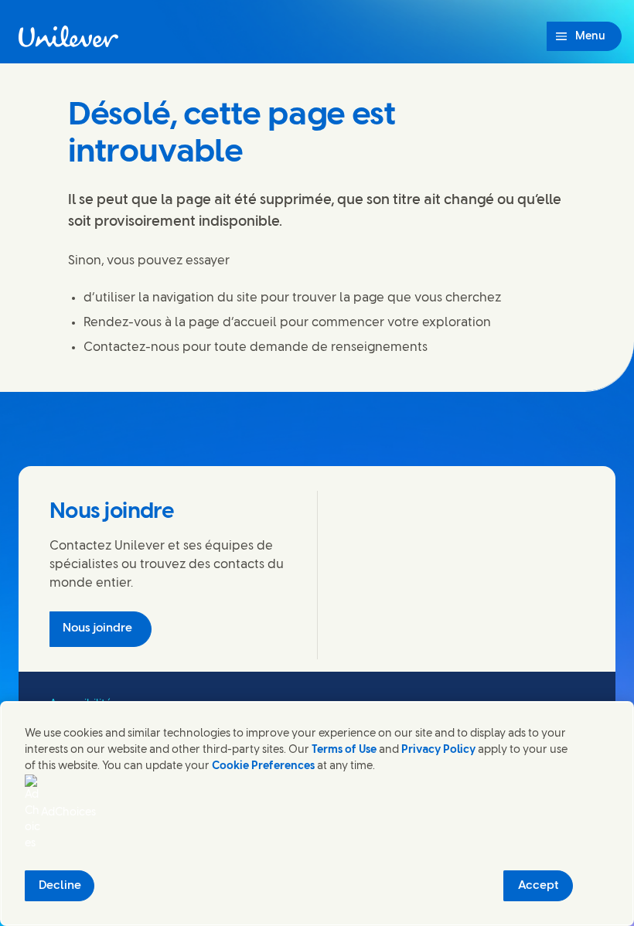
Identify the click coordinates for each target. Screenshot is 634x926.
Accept (538, 886)
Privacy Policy (438, 750)
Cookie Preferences (263, 766)
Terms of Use (344, 750)
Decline (60, 886)
